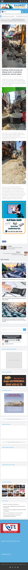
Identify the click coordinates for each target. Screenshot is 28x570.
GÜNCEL (21, 76)
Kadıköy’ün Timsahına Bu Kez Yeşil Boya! (11, 504)
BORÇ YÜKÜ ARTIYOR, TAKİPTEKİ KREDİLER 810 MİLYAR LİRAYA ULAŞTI (14, 299)
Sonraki (18, 252)
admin (5, 76)
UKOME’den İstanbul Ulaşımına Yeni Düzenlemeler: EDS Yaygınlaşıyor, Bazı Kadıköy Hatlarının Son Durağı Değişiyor (14, 320)
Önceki (10, 246)
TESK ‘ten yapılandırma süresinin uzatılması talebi (14, 248)
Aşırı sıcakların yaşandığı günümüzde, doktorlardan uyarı (12, 254)
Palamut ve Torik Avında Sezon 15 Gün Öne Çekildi (13, 279)
